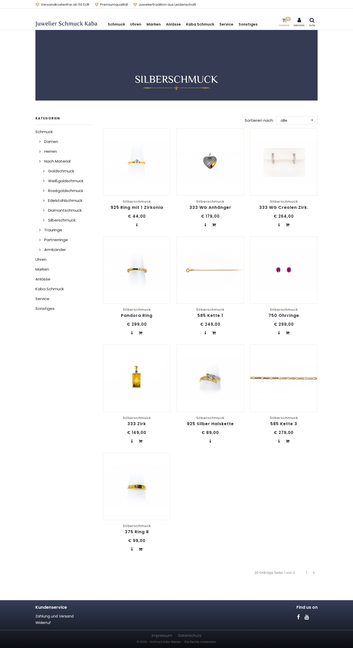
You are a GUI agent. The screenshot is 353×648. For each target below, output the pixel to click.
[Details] (136, 225)
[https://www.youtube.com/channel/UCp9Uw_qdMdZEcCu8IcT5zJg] (306, 617)
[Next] (314, 573)
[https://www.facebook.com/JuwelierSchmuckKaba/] (298, 617)
